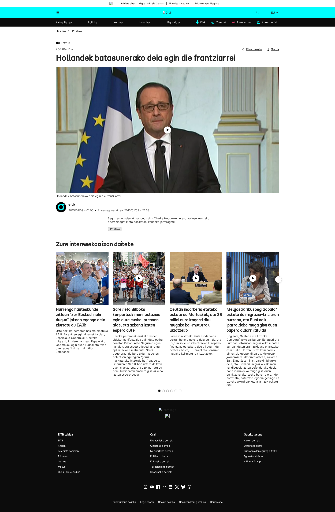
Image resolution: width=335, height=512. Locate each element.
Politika (115, 229)
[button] (278, 279)
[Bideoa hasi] (167, 129)
